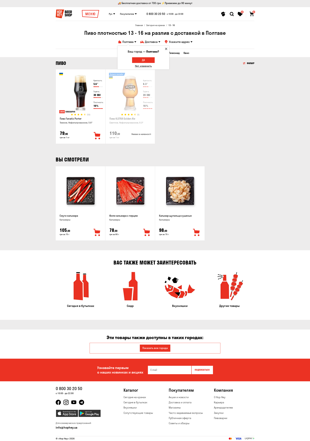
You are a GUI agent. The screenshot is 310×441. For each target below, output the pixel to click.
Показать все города (155, 348)
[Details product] (80, 94)
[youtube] (73, 402)
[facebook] (58, 402)
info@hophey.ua (66, 427)
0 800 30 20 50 (155, 13)
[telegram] (81, 402)
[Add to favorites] (97, 136)
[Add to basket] (97, 232)
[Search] (231, 14)
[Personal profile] (223, 14)
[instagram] (66, 402)
